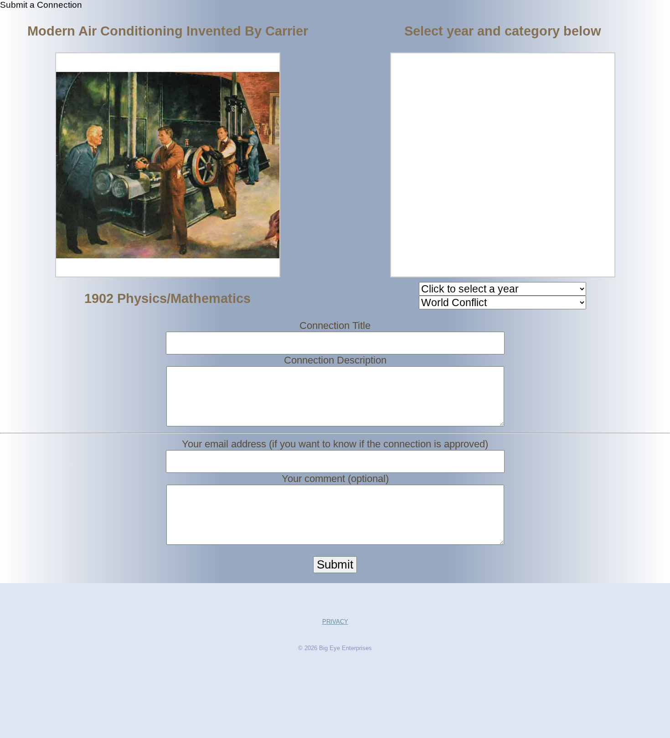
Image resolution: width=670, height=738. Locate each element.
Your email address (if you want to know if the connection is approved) (335, 444)
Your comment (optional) (335, 478)
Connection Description (335, 360)
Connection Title (335, 325)
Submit (335, 564)
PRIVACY (335, 621)
